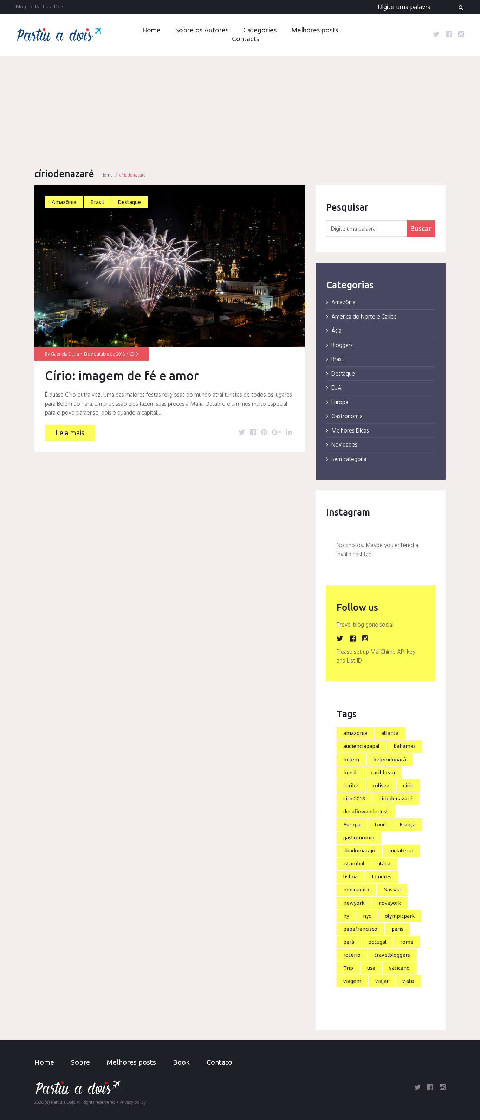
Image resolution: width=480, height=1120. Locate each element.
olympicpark (400, 916)
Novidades (344, 445)
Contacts (245, 39)
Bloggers (342, 345)
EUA (336, 388)
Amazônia (64, 202)
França (408, 824)
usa (371, 968)
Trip (348, 968)
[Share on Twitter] (242, 433)
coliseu (380, 785)
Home (151, 30)
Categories (260, 30)
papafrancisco (360, 929)
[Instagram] (461, 35)
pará (348, 942)
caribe (350, 785)
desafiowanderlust (365, 811)
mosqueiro (356, 889)
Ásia (336, 331)
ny (346, 916)
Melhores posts (314, 30)
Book (181, 1062)
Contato (219, 1062)
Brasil (97, 202)
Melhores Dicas (350, 431)
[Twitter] (436, 35)
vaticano (399, 968)
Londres (381, 876)
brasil (350, 772)
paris (397, 929)
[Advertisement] (240, 109)
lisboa (350, 876)
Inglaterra (401, 850)
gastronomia (358, 837)
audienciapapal (361, 746)
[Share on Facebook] (253, 433)
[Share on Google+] (276, 433)
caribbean (383, 772)
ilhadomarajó (359, 850)
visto (408, 981)
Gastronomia (347, 416)
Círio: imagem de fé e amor (123, 376)
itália (384, 863)
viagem (352, 981)
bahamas (405, 746)
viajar (382, 981)
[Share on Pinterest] (264, 433)
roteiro (352, 955)
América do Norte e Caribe (364, 317)
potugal (377, 942)
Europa (339, 402)
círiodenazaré (396, 798)
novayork (389, 903)
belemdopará (389, 759)
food (380, 824)
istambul (353, 863)
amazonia (355, 733)
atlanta (389, 733)
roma (406, 942)
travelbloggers (392, 955)
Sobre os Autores (201, 30)
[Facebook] (449, 35)
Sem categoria (349, 459)
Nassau (392, 889)
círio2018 (354, 798)
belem (351, 759)
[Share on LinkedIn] (289, 433)
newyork (353, 903)
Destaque (129, 202)
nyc (367, 916)
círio (408, 785)
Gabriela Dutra (65, 354)
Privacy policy (132, 1102)
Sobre (80, 1062)
